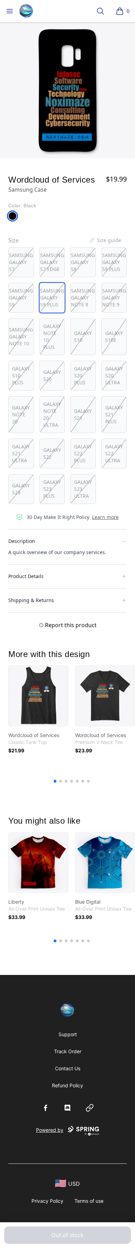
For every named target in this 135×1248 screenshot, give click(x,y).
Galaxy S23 (21, 489)
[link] (38, 696)
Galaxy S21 (83, 414)
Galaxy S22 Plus (83, 453)
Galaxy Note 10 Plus (52, 336)
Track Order (67, 1051)
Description (21, 541)
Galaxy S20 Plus (83, 375)
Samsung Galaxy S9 (21, 297)
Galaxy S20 (52, 375)
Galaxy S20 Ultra (114, 375)
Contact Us (67, 1068)
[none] (105, 240)
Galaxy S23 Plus (52, 489)
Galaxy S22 (52, 453)
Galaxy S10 (83, 336)
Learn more (105, 517)
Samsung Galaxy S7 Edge (52, 262)
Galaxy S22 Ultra (114, 453)
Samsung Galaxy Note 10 (21, 336)
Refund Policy (67, 1085)
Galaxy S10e (114, 336)
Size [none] (13, 240)
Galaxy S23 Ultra (83, 489)
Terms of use (89, 1201)
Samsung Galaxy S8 (83, 262)
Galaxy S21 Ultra (21, 453)
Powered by (49, 1130)
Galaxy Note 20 (21, 414)
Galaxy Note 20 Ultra (52, 414)
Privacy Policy (47, 1201)
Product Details (26, 576)
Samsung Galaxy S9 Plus (52, 297)
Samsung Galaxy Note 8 (83, 297)
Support (67, 1034)
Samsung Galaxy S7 (21, 262)
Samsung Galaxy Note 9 (114, 297)
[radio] (21, 262)
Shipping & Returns (31, 600)
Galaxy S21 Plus (114, 414)
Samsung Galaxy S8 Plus (114, 262)
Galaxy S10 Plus (21, 375)
